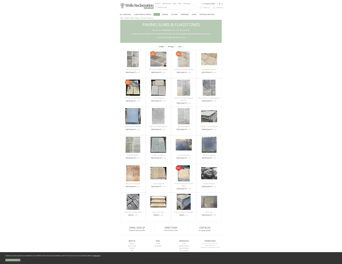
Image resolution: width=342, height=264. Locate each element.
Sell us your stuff (132, 246)
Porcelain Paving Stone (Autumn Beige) (183, 185)
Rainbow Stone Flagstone (133, 184)
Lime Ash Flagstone (183, 155)
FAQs (179, 3)
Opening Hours (166, 3)
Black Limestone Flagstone (133, 126)
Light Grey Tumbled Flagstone (158, 126)
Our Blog (158, 244)
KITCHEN (174, 14)
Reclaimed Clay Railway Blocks (133, 212)
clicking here (96, 256)
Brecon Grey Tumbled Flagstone (158, 69)
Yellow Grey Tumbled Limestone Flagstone (183, 99)
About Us (157, 3)
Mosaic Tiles (209, 212)
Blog (174, 3)
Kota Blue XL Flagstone (158, 155)
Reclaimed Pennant (209, 184)
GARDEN (165, 14)
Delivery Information (184, 246)
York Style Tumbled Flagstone (133, 98)
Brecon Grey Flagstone (133, 69)
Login (184, 244)
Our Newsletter (158, 246)
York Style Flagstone (158, 98)
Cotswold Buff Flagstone (209, 69)
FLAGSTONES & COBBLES (142, 14)
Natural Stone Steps (158, 212)
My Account (187, 3)
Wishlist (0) (206, 8)
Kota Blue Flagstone (133, 155)
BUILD (157, 14)
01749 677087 (209, 4)
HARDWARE (185, 14)
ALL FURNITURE (125, 14)
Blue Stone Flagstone (209, 155)
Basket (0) (220, 8)
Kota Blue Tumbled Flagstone (209, 126)
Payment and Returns (184, 248)
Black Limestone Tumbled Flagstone (209, 98)
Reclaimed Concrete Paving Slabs (183, 212)
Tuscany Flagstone (158, 184)
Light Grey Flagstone (184, 126)
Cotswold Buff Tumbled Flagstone (184, 69)
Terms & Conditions (184, 250)
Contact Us (132, 248)
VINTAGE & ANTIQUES (207, 14)
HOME (194, 14)
